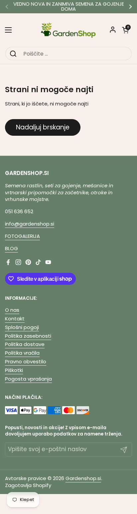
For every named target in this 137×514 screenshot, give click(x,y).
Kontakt (15, 318)
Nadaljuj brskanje (42, 127)
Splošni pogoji (22, 327)
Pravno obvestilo (25, 361)
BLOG (11, 248)
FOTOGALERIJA (22, 236)
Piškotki (14, 370)
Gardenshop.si (83, 478)
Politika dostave (25, 344)
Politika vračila (22, 352)
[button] (125, 30)
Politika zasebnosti (28, 335)
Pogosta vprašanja (28, 378)
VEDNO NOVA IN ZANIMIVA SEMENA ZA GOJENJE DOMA (68, 7)
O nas (12, 309)
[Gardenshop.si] (68, 30)
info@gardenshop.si (29, 223)
